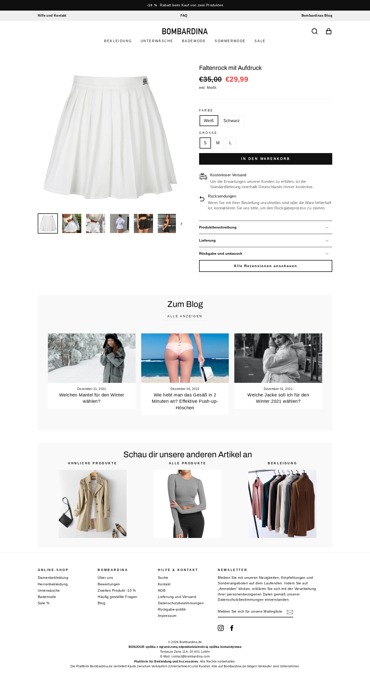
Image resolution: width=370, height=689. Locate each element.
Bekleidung (118, 41)
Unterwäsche (157, 41)
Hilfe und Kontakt (52, 15)
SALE (260, 41)
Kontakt (164, 584)
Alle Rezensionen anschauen (265, 266)
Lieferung (207, 240)
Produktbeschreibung (218, 227)
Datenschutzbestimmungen (181, 603)
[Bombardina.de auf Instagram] (221, 628)
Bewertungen (109, 584)
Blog (101, 603)
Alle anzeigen (185, 316)
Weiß (209, 121)
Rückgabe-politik (172, 609)
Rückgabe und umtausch (220, 253)
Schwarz (232, 121)
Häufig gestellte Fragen (117, 597)
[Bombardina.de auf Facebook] (232, 628)
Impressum (167, 616)
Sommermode (230, 41)
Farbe (206, 110)
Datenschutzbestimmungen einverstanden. (254, 599)
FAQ (183, 15)
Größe (208, 133)
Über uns (105, 578)
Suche (163, 578)
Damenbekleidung (53, 578)
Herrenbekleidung (53, 584)
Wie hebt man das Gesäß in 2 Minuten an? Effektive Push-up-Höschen (185, 401)
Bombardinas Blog (317, 15)
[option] (185, 5)
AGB (161, 590)
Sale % (43, 603)
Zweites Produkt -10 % (117, 590)
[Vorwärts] (179, 223)
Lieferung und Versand (177, 597)
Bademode (194, 41)
